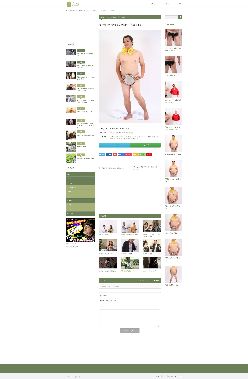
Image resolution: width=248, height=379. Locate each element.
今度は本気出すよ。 (104, 234)
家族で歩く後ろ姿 (81, 146)
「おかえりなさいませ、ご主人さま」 (113, 168)
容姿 (69, 196)
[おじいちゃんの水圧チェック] (71, 112)
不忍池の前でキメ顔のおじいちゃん (85, 159)
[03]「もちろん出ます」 (127, 253)
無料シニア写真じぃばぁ (167, 376)
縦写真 (123, 17)
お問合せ (179, 4)
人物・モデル (71, 187)
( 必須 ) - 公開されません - (109, 300)
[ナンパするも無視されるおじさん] (71, 135)
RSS (79, 376)
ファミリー (70, 183)
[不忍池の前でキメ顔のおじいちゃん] (71, 158)
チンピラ (121, 137)
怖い (115, 138)
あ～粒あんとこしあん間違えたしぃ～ (107, 271)
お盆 (111, 137)
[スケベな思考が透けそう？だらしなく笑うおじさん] (71, 88)
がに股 (116, 137)
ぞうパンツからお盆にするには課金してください (173, 49)
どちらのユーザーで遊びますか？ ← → (173, 101)
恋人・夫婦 (70, 213)
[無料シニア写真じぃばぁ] (73, 3)
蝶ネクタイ (134, 138)
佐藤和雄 (114, 17)
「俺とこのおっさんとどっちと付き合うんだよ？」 (173, 128)
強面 (111, 138)
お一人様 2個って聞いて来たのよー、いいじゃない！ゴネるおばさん (85, 125)
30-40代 (109, 17)
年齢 (69, 205)
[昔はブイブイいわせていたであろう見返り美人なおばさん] (71, 100)
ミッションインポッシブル (150, 271)
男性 (118, 17)
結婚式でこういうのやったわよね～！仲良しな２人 (151, 235)
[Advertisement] (129, 193)
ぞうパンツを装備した (171, 75)
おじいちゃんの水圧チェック (84, 112)
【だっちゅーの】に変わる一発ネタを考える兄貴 (145, 168)
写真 (69, 192)
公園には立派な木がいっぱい (128, 271)
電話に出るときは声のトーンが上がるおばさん (85, 78)
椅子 (122, 138)
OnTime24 (74, 243)
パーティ (144, 137)
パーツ (69, 178)
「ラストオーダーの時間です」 (172, 207)
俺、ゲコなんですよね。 (149, 253)
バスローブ (128, 137)
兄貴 (157, 137)
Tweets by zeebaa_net (72, 246)
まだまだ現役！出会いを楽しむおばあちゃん (85, 66)
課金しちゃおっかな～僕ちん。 (107, 253)
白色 (121, 17)
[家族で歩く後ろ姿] (71, 147)
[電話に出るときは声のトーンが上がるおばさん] (71, 77)
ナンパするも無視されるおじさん (85, 135)
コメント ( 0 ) (156, 280)
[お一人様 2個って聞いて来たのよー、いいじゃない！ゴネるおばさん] (71, 123)
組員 (129, 138)
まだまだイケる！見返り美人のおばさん (85, 54)
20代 (68, 174)
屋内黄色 (69, 200)
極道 (125, 138)
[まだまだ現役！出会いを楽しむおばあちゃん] (71, 65)
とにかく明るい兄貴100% (172, 233)
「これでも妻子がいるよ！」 (173, 285)
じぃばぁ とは (167, 4)
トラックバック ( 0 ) (145, 280)
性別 (69, 209)
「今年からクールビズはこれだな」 (173, 259)
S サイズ (114, 145)
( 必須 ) (103, 295)
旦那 (118, 138)
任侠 (153, 137)
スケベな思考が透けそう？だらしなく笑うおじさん (85, 89)
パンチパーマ (136, 137)
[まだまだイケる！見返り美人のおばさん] (71, 54)
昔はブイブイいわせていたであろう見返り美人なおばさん (85, 101)
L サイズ (145, 145)
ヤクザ (149, 137)
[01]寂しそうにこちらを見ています (173, 180)
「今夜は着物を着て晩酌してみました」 (129, 235)
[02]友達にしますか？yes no (173, 154)
